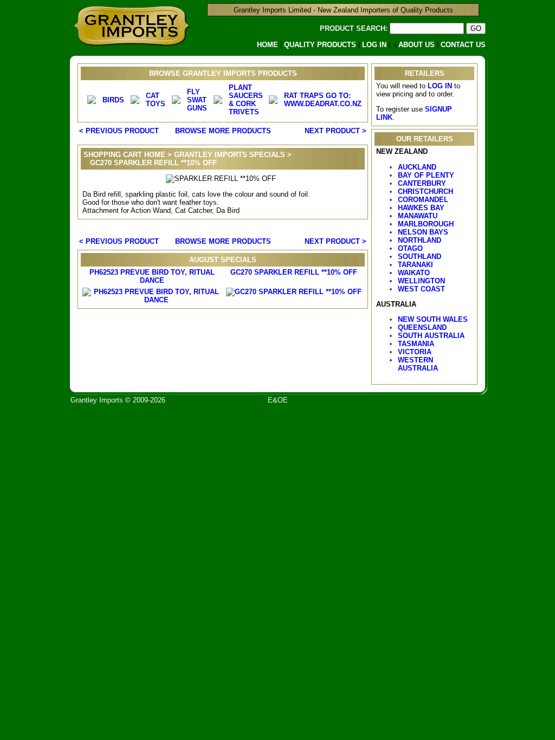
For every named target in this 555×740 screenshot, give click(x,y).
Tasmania (416, 344)
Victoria (414, 352)
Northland (419, 240)
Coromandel (423, 200)
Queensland (422, 327)
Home (267, 45)
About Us (416, 45)
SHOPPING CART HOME (124, 155)
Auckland (417, 167)
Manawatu (417, 216)
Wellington (421, 281)
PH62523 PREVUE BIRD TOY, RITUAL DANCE (152, 276)
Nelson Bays (423, 232)
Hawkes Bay (421, 208)
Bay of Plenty (426, 175)
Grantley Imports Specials (229, 155)
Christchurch (425, 191)
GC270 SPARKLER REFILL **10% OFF (293, 272)
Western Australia (418, 364)
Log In (374, 45)
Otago (410, 248)
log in (440, 86)
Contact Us (463, 45)
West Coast (421, 289)
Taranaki (415, 265)
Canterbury (422, 183)
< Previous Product (119, 131)
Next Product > (335, 131)
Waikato (414, 273)
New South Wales (433, 319)
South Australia (431, 336)
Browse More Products (223, 131)
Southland (419, 256)
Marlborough (426, 224)
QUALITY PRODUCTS (320, 45)
